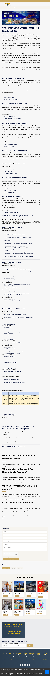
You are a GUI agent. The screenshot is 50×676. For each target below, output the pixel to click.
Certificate (33, 659)
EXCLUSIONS (20, 568)
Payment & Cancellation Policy (42, 659)
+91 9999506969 (12, 631)
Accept (47, 670)
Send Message (11, 559)
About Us (4, 659)
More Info (5, 595)
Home (3, 7)
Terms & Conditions (15, 557)
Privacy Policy (6, 557)
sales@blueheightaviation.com (14, 633)
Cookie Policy (27, 659)
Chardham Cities (8, 7)
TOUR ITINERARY (6, 568)
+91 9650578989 (18, 631)
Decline (47, 673)
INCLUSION (13, 568)
